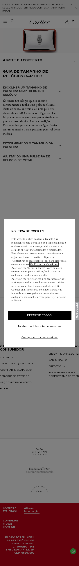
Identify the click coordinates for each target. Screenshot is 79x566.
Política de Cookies (44, 264)
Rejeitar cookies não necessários (39, 326)
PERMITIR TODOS (39, 315)
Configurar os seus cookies (39, 337)
